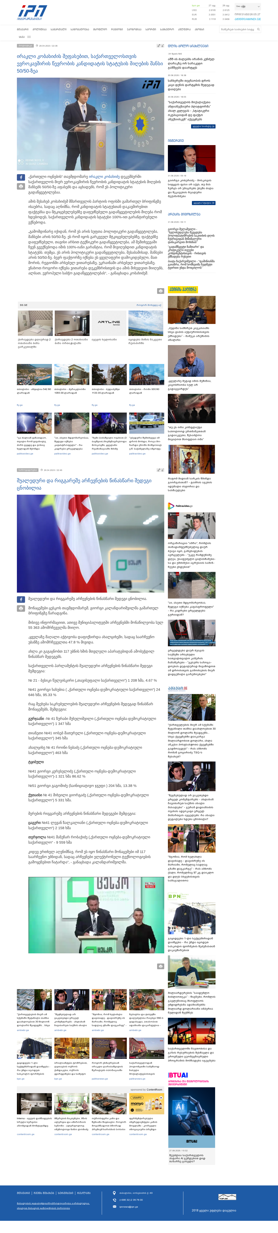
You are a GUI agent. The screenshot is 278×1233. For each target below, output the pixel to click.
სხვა (22, 36)
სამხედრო (167, 29)
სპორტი (151, 29)
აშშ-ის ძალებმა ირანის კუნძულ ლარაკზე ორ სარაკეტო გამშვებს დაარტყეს (191, 63)
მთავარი (22, 29)
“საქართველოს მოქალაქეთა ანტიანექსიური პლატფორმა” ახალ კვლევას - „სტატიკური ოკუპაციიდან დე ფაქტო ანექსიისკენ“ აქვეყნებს (189, 111)
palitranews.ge (100, 1078)
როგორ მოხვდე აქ (149, 305)
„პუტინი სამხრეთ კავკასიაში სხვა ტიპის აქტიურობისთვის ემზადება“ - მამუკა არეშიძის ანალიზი (188, 334)
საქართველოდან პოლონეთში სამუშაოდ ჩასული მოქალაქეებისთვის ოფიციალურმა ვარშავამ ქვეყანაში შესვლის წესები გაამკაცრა (146, 1073)
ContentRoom (154, 1089)
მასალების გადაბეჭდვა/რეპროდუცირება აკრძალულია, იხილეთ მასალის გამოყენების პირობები (53, 1206)
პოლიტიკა (40, 29)
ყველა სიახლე (202, 126)
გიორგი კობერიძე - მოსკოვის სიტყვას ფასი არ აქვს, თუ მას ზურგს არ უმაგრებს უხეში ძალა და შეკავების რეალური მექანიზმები (190, 188)
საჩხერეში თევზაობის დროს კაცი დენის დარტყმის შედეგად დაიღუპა (191, 85)
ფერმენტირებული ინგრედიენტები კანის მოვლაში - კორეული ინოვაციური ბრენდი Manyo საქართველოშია (144, 1125)
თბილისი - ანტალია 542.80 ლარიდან (34, 391)
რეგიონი (117, 29)
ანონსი (199, 29)
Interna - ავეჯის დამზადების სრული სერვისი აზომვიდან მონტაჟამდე (34, 1122)
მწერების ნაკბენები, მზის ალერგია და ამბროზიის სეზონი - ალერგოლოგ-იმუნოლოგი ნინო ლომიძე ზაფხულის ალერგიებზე (71, 1125)
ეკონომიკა (134, 29)
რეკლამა (84, 1193)
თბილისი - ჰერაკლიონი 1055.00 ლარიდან (70, 391)
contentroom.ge (25, 1134)
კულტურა (184, 29)
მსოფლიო (100, 29)
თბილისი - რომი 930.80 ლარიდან (144, 391)
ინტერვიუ (176, 141)
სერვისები (65, 1193)
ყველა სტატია (202, 202)
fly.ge (20, 405)
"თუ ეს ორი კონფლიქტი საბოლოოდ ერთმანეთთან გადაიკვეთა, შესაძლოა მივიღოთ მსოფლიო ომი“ (187, 433)
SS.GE (23, 305)
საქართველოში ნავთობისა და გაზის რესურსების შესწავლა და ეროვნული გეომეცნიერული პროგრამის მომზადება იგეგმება (192, 1054)
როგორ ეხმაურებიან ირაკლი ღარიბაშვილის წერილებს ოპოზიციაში (107, 1066)
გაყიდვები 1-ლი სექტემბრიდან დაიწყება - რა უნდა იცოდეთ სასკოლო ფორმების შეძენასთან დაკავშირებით (33, 1072)
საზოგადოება (80, 29)
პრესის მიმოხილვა (184, 214)
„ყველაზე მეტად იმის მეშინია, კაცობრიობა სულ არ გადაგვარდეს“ (189, 384)
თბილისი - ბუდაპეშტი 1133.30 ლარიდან (106, 391)
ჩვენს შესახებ (44, 1193)
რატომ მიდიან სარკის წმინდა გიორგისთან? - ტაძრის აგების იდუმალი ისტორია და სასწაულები (190, 484)
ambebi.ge (23, 1030)
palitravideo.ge (25, 453)
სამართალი (59, 29)
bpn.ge (196, 5)
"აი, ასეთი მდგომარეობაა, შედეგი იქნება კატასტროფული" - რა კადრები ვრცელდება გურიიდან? (71, 445)
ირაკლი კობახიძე (104, 177)
